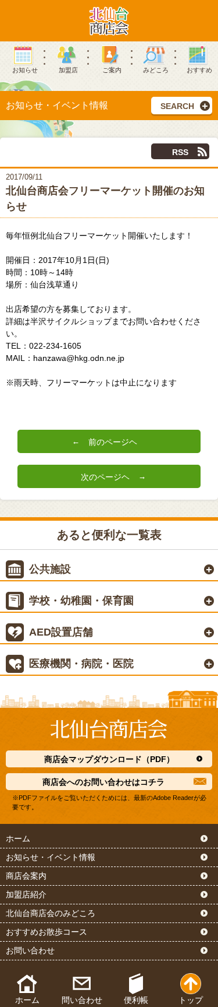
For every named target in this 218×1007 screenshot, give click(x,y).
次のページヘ (105, 477)
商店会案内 (26, 875)
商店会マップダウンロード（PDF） (109, 759)
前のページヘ (112, 442)
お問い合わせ (30, 950)
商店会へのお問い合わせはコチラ (103, 782)
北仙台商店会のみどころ (50, 913)
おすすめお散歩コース (46, 931)
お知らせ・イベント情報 (50, 857)
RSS (180, 152)
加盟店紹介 (26, 894)
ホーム (18, 838)
